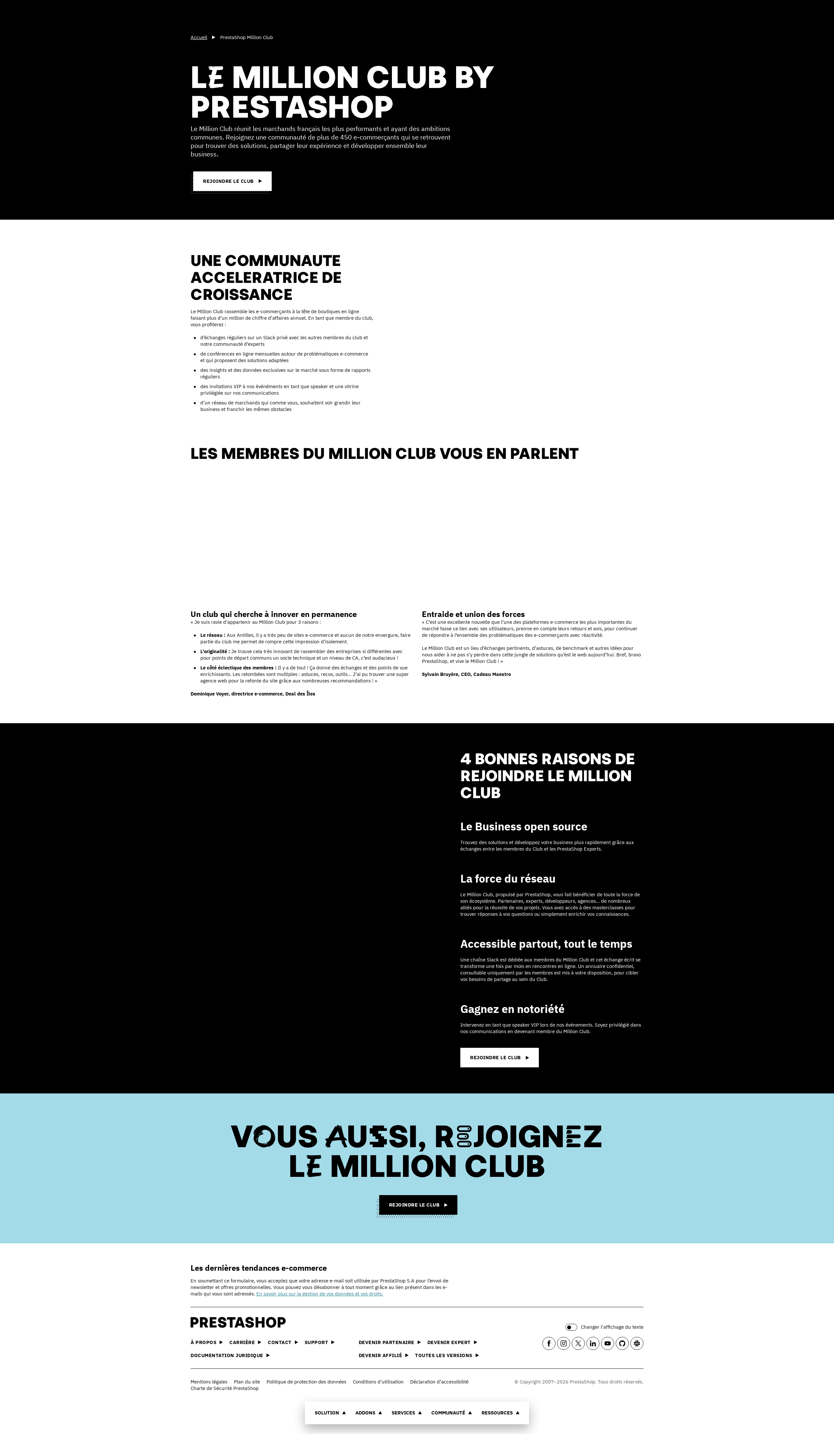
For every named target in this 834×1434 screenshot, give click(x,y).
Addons (365, 1413)
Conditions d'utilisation (378, 1382)
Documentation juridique (227, 1355)
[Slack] (636, 1343)
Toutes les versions (443, 1355)
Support (316, 1342)
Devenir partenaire (386, 1342)
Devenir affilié (380, 1355)
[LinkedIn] (592, 1343)
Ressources (497, 1413)
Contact (280, 1342)
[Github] (622, 1343)
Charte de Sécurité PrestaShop (225, 1388)
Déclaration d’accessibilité (439, 1382)
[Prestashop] (220, 16)
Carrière (242, 1342)
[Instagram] (563, 1343)
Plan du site (247, 1382)
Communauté (448, 1413)
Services (403, 1413)
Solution (327, 1413)
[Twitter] (578, 1343)
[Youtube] (607, 1343)
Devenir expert (449, 1342)
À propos (203, 1342)
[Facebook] (548, 1343)
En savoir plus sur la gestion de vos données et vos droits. (319, 1294)
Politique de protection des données (306, 1382)
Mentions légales (209, 1382)
